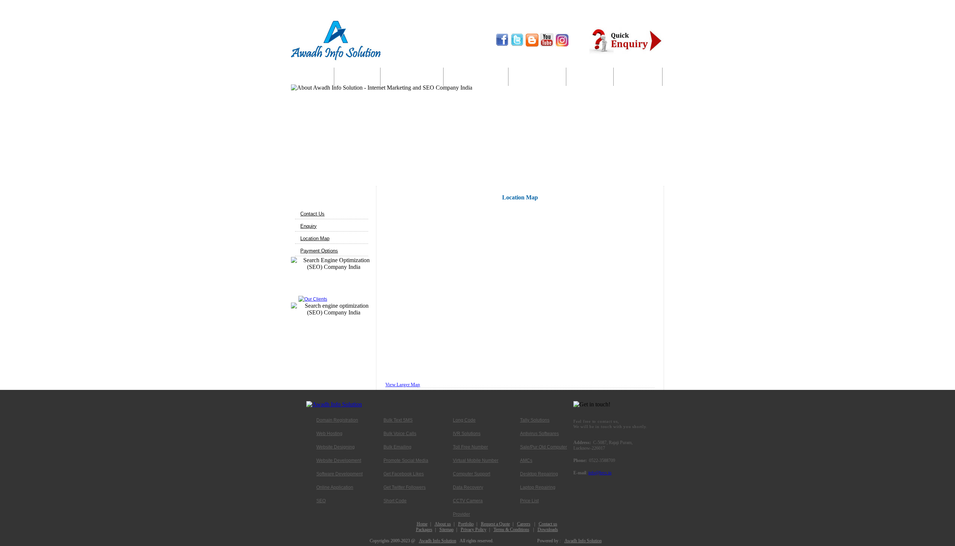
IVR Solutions (466, 433)
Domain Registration (337, 420)
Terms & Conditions (511, 529)
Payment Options (319, 251)
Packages (424, 529)
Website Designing (335, 447)
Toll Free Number (470, 447)
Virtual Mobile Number (475, 460)
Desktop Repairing (539, 474)
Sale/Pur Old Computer (543, 447)
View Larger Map (402, 384)
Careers (523, 524)
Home (312, 77)
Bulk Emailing (397, 447)
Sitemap (446, 529)
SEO (321, 500)
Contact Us (638, 77)
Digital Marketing (476, 77)
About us (357, 77)
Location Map (314, 238)
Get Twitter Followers (404, 487)
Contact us (548, 524)
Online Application (334, 487)
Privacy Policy (473, 529)
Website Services (411, 77)
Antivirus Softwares (539, 433)
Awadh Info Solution (437, 540)
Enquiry (308, 226)
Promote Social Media (405, 460)
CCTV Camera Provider (468, 503)
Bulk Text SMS (398, 420)
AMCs (526, 460)
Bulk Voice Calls (399, 433)
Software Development (339, 474)
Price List (529, 500)
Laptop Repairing (537, 487)
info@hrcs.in (599, 472)
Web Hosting (329, 433)
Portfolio (466, 524)
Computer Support (537, 77)
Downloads (548, 529)
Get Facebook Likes (403, 474)
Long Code (464, 420)
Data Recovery (468, 487)
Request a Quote (495, 524)
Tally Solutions (534, 420)
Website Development (338, 460)
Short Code (395, 500)
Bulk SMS (590, 77)
